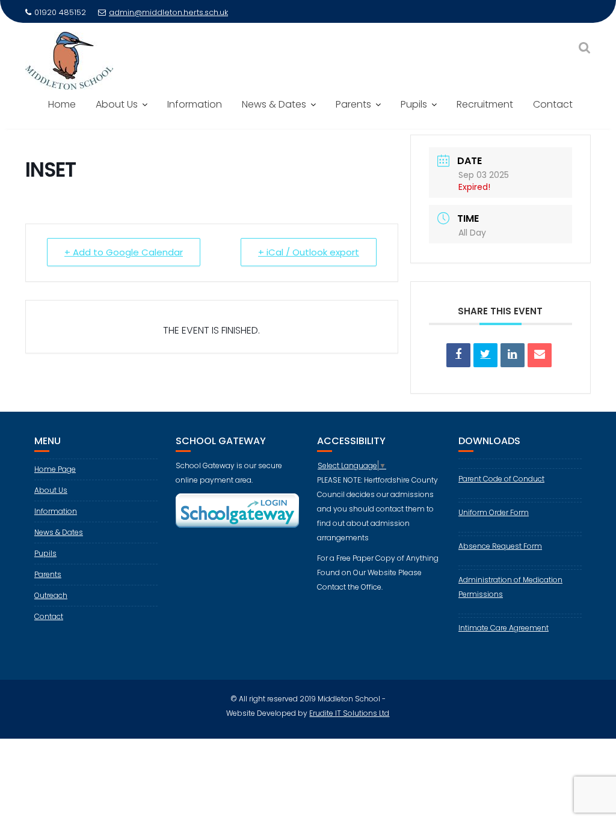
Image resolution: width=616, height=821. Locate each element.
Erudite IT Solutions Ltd (349, 713)
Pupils (414, 104)
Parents (353, 104)
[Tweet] (485, 355)
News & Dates (274, 104)
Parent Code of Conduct (501, 479)
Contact (553, 104)
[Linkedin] (512, 355)
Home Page (55, 469)
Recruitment (485, 104)
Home (62, 104)
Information (194, 104)
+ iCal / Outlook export (308, 252)
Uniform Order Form (493, 512)
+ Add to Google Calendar (123, 252)
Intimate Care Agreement (503, 628)
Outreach (50, 595)
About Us (117, 104)
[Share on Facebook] (458, 355)
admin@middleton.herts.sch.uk (168, 12)
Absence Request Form (500, 546)
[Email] (540, 355)
